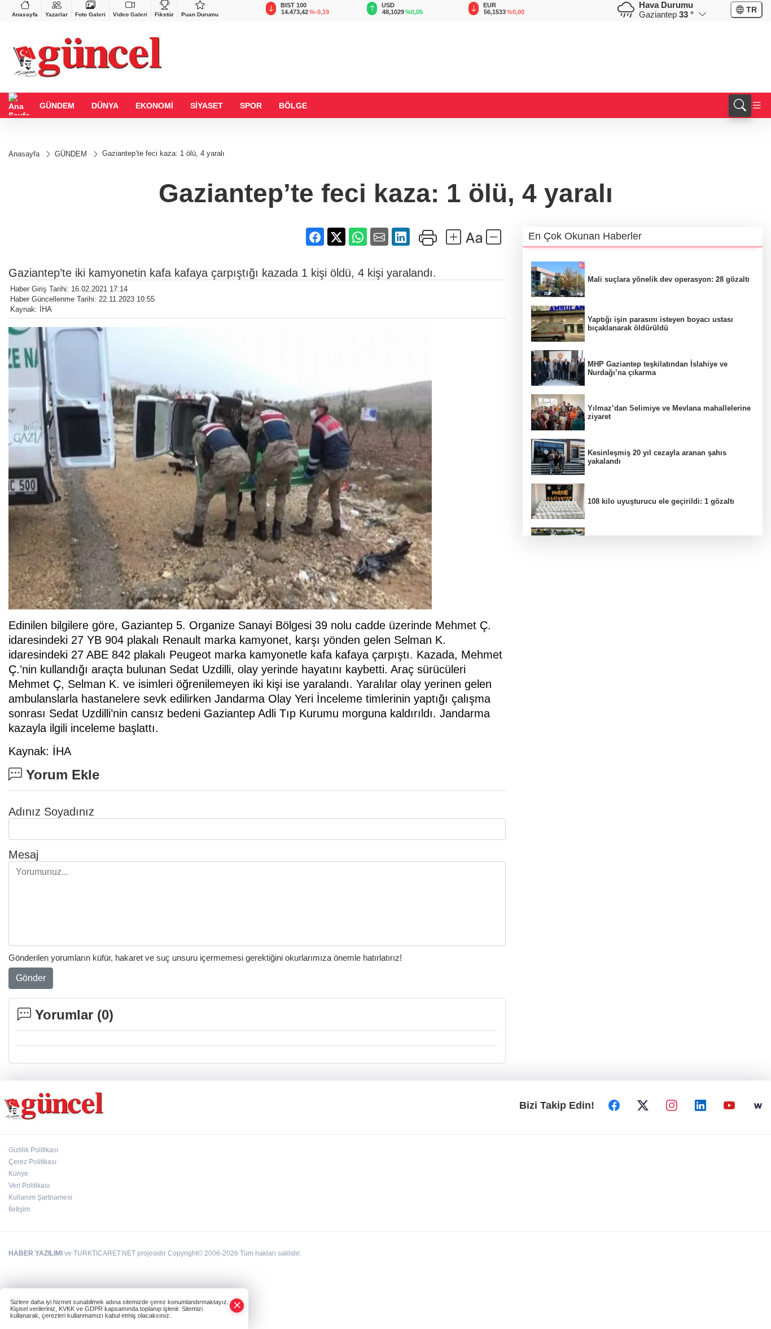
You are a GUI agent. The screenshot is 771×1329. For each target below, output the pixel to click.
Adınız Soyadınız (51, 811)
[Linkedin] (700, 1106)
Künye (18, 1174)
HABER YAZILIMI (35, 1253)
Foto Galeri (90, 14)
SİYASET (206, 105)
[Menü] (757, 105)
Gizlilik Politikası (33, 1150)
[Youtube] (729, 1106)
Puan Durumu (199, 14)
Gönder (31, 978)
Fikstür (164, 14)
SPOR (251, 105)
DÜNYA (105, 105)
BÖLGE (293, 105)
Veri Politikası (29, 1185)
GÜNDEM (57, 105)
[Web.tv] (758, 1106)
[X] (643, 1106)
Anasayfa (25, 14)
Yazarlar (56, 14)
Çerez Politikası (32, 1162)
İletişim (19, 1209)
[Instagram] (671, 1106)
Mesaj (23, 854)
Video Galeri (130, 14)
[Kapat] (237, 1305)
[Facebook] (614, 1106)
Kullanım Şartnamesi (40, 1197)
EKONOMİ (154, 105)
